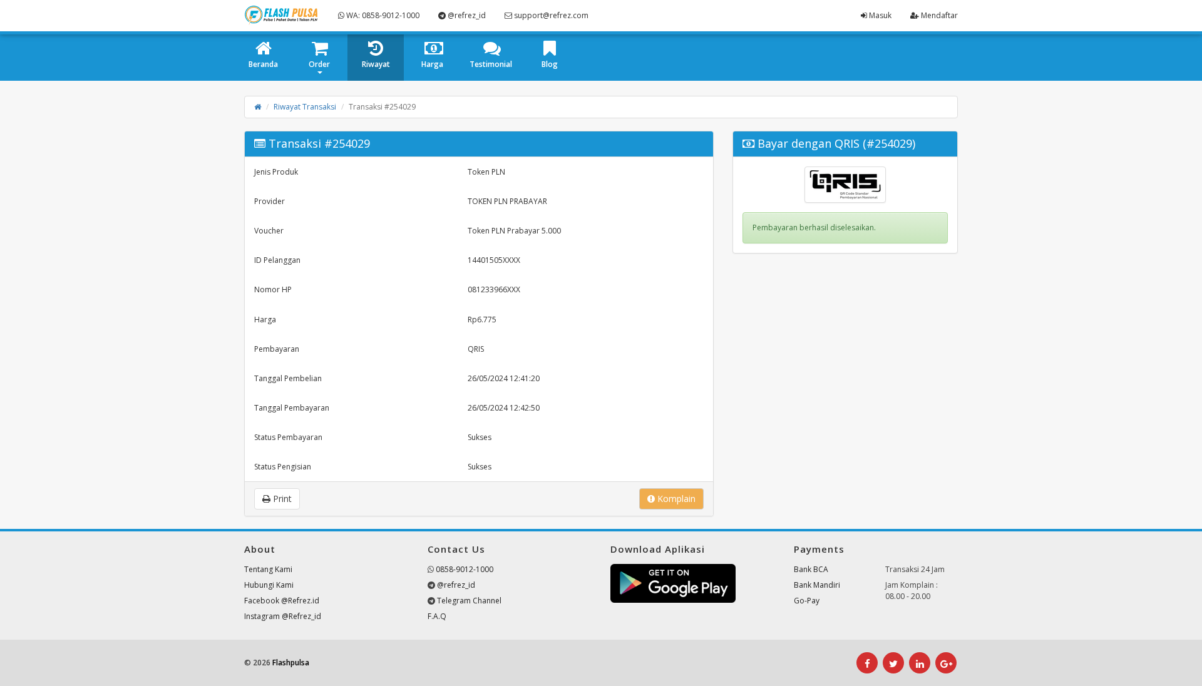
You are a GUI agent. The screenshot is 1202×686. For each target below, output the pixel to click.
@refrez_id (466, 15)
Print (281, 498)
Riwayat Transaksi (305, 106)
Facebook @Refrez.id (281, 600)
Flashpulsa (290, 662)
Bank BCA (811, 569)
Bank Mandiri (817, 585)
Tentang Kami (268, 569)
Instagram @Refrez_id (282, 616)
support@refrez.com (550, 15)
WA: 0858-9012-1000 (381, 15)
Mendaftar (938, 15)
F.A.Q (437, 616)
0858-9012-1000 (464, 569)
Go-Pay (806, 600)
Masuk (879, 15)
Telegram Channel (469, 600)
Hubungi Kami (269, 585)
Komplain (675, 498)
